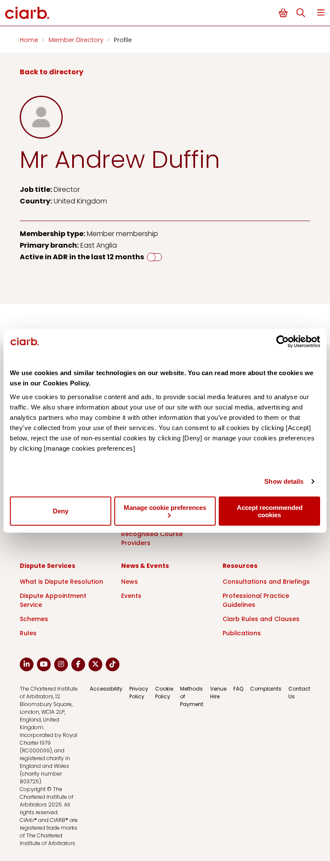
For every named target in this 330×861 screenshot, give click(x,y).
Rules (28, 633)
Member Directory (77, 40)
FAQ (238, 688)
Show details (283, 481)
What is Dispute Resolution (61, 581)
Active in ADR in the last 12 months (82, 257)
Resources (240, 565)
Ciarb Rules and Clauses (261, 619)
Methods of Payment (191, 696)
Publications (242, 633)
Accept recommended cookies (269, 510)
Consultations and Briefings (266, 581)
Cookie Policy (164, 692)
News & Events (145, 565)
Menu (321, 12)
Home (30, 40)
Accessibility (106, 688)
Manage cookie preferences (165, 507)
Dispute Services (47, 565)
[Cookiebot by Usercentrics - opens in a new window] (282, 341)
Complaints (265, 688)
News (129, 581)
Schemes (34, 619)
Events (131, 595)
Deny (60, 511)
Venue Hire (218, 692)
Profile (123, 40)
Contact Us (299, 692)
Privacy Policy (138, 692)
